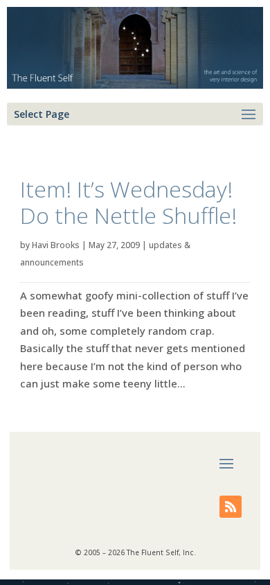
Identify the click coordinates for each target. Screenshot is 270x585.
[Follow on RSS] (230, 507)
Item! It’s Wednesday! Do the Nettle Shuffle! (128, 202)
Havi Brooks (56, 245)
